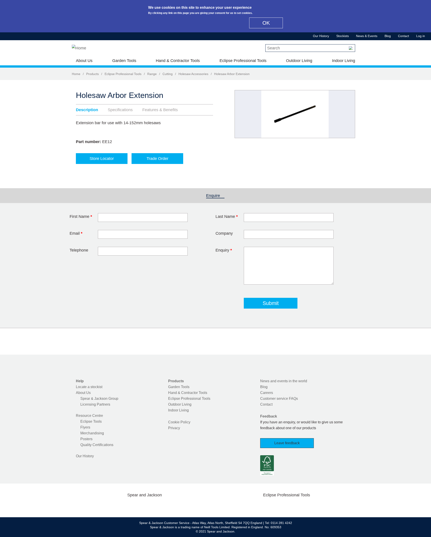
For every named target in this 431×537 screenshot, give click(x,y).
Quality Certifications (96, 445)
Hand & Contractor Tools (178, 60)
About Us (84, 60)
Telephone (79, 250)
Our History (321, 36)
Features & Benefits (160, 110)
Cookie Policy (179, 422)
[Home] (79, 48)
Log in (420, 36)
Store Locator (102, 158)
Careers (266, 393)
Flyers (85, 427)
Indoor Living (343, 60)
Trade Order (157, 158)
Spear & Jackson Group (99, 398)
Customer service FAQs (279, 398)
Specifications (120, 110)
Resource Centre (89, 416)
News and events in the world (283, 381)
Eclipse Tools (91, 421)
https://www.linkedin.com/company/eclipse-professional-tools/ (308, 505)
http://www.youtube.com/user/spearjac (166, 505)
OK (266, 23)
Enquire (215, 195)
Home (76, 74)
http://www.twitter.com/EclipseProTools (279, 505)
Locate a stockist (89, 387)
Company (224, 233)
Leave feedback (287, 443)
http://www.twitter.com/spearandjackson (123, 505)
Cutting (168, 74)
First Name (81, 216)
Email (76, 233)
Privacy (174, 428)
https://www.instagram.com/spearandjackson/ (137, 505)
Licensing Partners (95, 404)
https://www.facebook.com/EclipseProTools (265, 505)
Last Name (227, 216)
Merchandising (92, 433)
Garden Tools (124, 60)
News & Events (366, 36)
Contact (403, 36)
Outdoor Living (299, 60)
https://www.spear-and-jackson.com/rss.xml (180, 505)
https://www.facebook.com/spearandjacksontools (109, 505)
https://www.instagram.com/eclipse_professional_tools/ (293, 505)
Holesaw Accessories (193, 74)
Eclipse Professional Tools (243, 60)
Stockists (342, 36)
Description (87, 110)
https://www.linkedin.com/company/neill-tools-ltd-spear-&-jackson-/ (152, 505)
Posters (86, 439)
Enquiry (224, 250)
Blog (388, 36)
